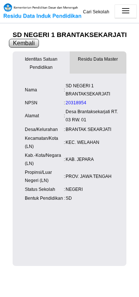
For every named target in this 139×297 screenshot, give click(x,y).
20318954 (76, 102)
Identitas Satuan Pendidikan (41, 63)
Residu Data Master (98, 59)
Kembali (24, 43)
